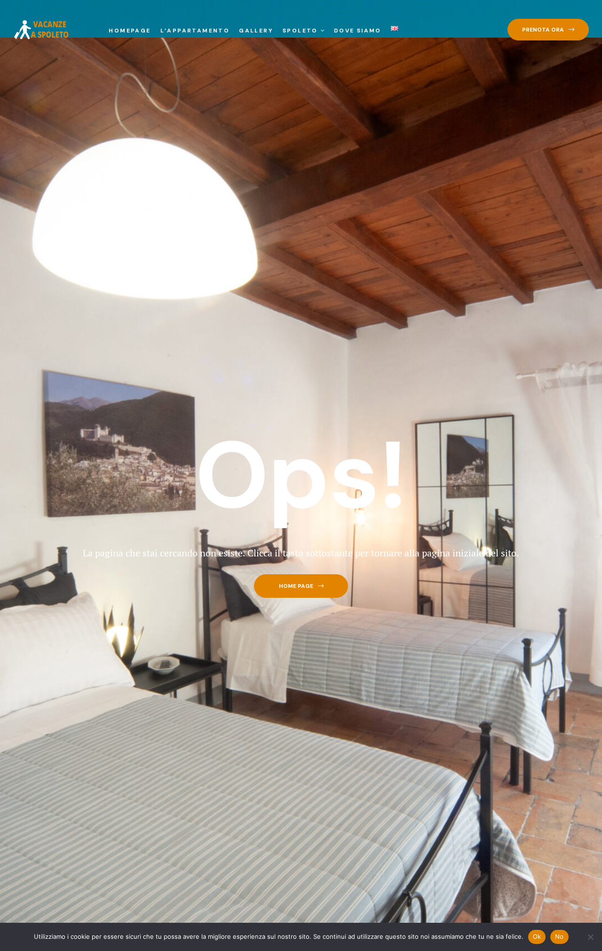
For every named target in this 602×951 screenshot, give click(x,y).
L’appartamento (195, 30)
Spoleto (300, 30)
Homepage (129, 30)
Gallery (256, 30)
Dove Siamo (357, 30)
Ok (537, 936)
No (559, 936)
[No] (590, 937)
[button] (548, 29)
